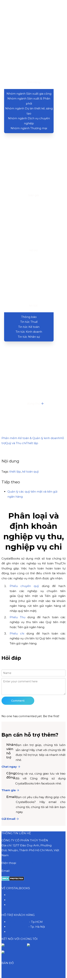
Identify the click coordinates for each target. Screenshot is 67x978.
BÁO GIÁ (33, 195)
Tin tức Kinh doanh (29, 331)
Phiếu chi (17, 633)
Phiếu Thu (17, 617)
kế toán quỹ (30, 471)
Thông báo (29, 317)
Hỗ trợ (11, 900)
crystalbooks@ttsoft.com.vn (30, 871)
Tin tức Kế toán (28, 327)
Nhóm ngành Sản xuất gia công (29, 93)
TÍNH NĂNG (33, 82)
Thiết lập (32, 443)
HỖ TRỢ (33, 250)
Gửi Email (8, 819)
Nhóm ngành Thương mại (29, 128)
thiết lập (15, 471)
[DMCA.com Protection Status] (12, 880)
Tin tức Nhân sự (29, 336)
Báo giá (12, 895)
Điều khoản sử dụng (21, 931)
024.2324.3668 (17, 926)
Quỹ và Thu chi (15, 443)
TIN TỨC (33, 305)
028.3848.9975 (27, 863)
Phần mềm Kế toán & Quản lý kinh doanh (30, 438)
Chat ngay (9, 766)
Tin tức (12, 905)
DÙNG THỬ (33, 403)
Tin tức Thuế (29, 322)
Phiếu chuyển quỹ (24, 586)
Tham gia (8, 790)
